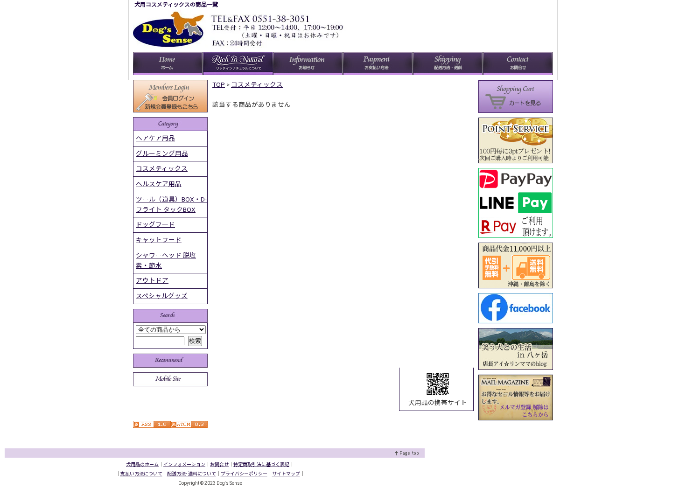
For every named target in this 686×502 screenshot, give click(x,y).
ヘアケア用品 (155, 138)
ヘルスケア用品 (159, 184)
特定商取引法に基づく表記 (261, 464)
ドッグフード (155, 224)
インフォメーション (184, 464)
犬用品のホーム (142, 464)
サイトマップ (286, 473)
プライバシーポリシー (244, 473)
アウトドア (152, 280)
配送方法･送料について (191, 473)
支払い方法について (141, 473)
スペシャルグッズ (162, 296)
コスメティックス (257, 84)
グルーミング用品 (162, 153)
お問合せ (219, 464)
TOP (218, 84)
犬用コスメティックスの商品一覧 (176, 4)
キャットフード (159, 240)
